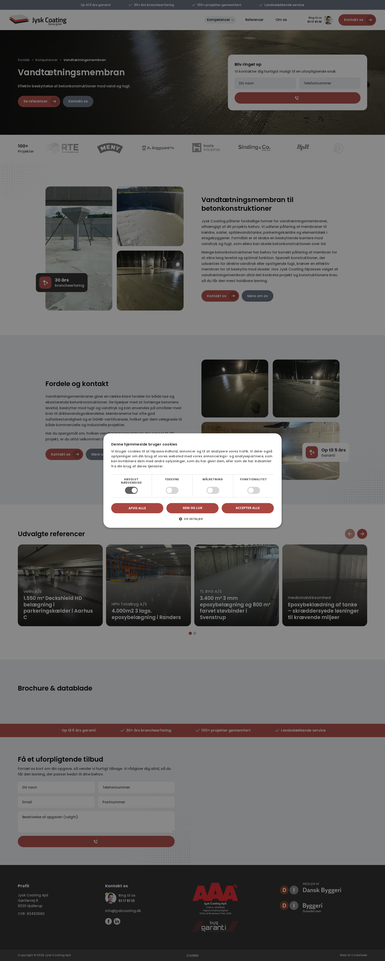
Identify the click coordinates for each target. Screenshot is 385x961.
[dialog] (192, 480)
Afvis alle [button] (137, 508)
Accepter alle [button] (248, 508)
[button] (192, 520)
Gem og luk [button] (192, 508)
